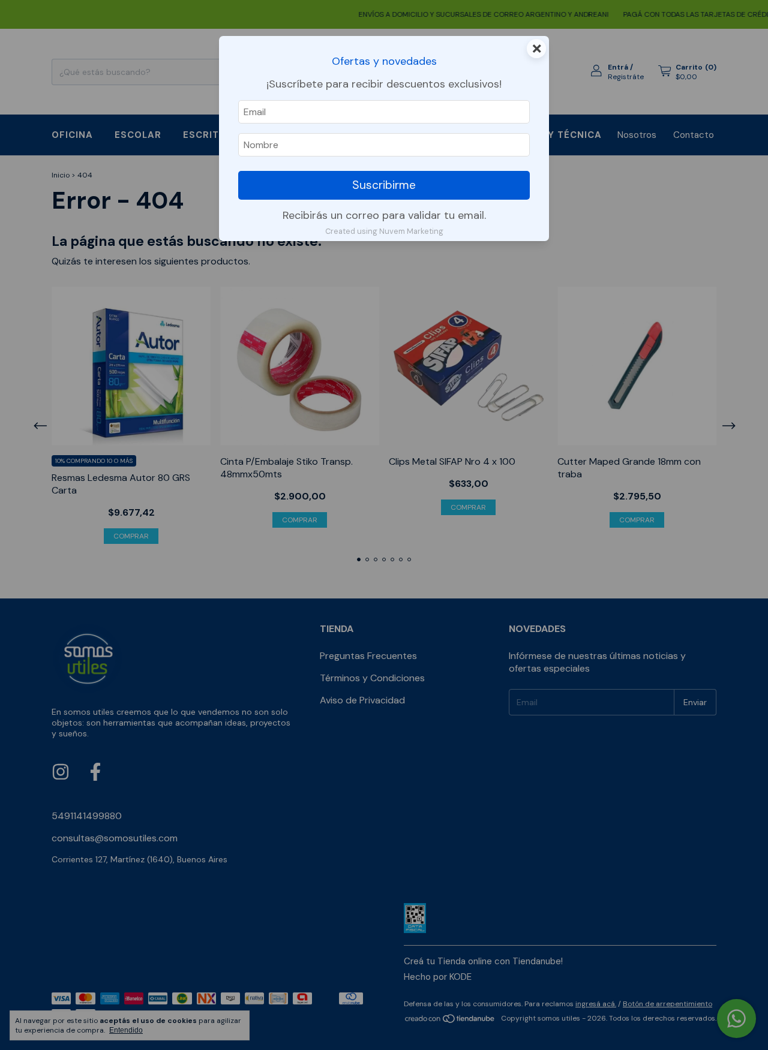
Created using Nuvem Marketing (384, 231)
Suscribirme (384, 184)
